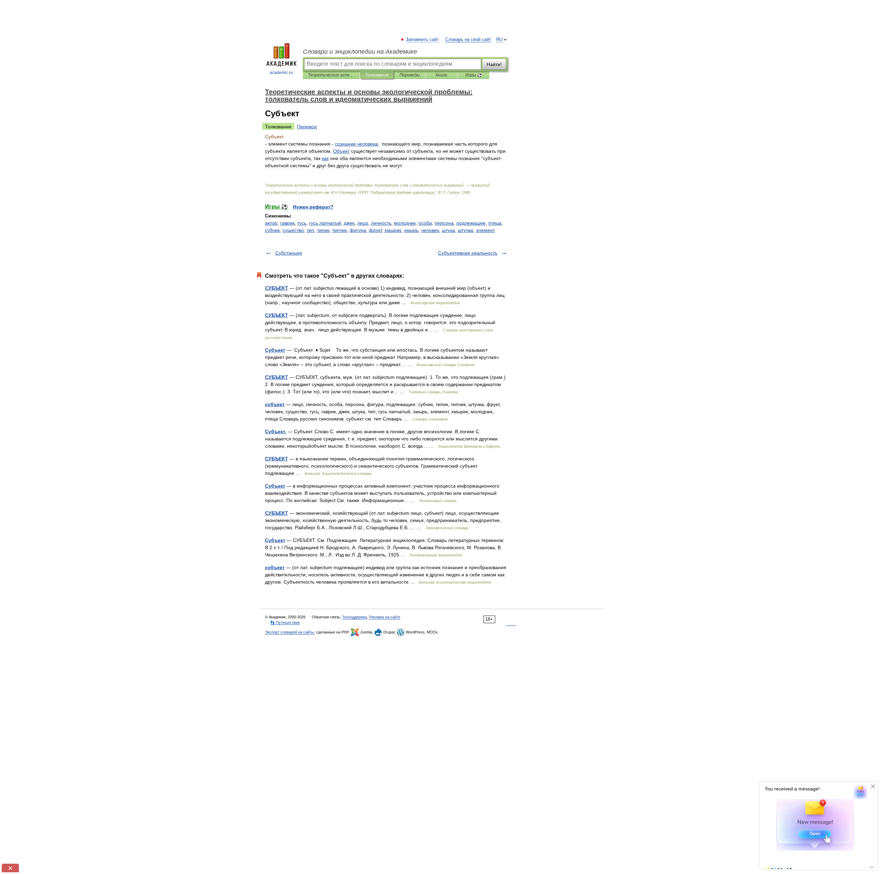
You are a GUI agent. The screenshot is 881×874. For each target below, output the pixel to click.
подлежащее (471, 223)
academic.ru (281, 72)
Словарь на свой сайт (468, 39)
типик (323, 230)
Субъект (275, 350)
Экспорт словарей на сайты (289, 632)
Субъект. (275, 431)
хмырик (392, 230)
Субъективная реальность (467, 253)
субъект (275, 404)
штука (448, 230)
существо (293, 230)
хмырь (411, 230)
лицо (362, 223)
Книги (441, 75)
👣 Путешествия (285, 622)
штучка (465, 230)
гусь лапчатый (325, 223)
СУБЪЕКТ (276, 288)
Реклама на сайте (384, 617)
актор (271, 223)
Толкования (376, 75)
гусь (301, 223)
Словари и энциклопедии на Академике (360, 51)
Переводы (410, 75)
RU (499, 39)
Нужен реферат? (313, 207)
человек (430, 230)
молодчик (405, 223)
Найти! (494, 64)
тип (310, 230)
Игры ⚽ (473, 75)
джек (349, 223)
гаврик (287, 223)
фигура (358, 230)
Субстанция (288, 253)
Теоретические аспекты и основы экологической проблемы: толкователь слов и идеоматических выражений (331, 75)
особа (425, 223)
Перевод (307, 126)
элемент (485, 230)
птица (494, 223)
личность (381, 223)
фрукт (375, 230)
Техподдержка (354, 617)
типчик (339, 230)
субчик (272, 230)
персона (444, 223)
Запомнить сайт (422, 39)
